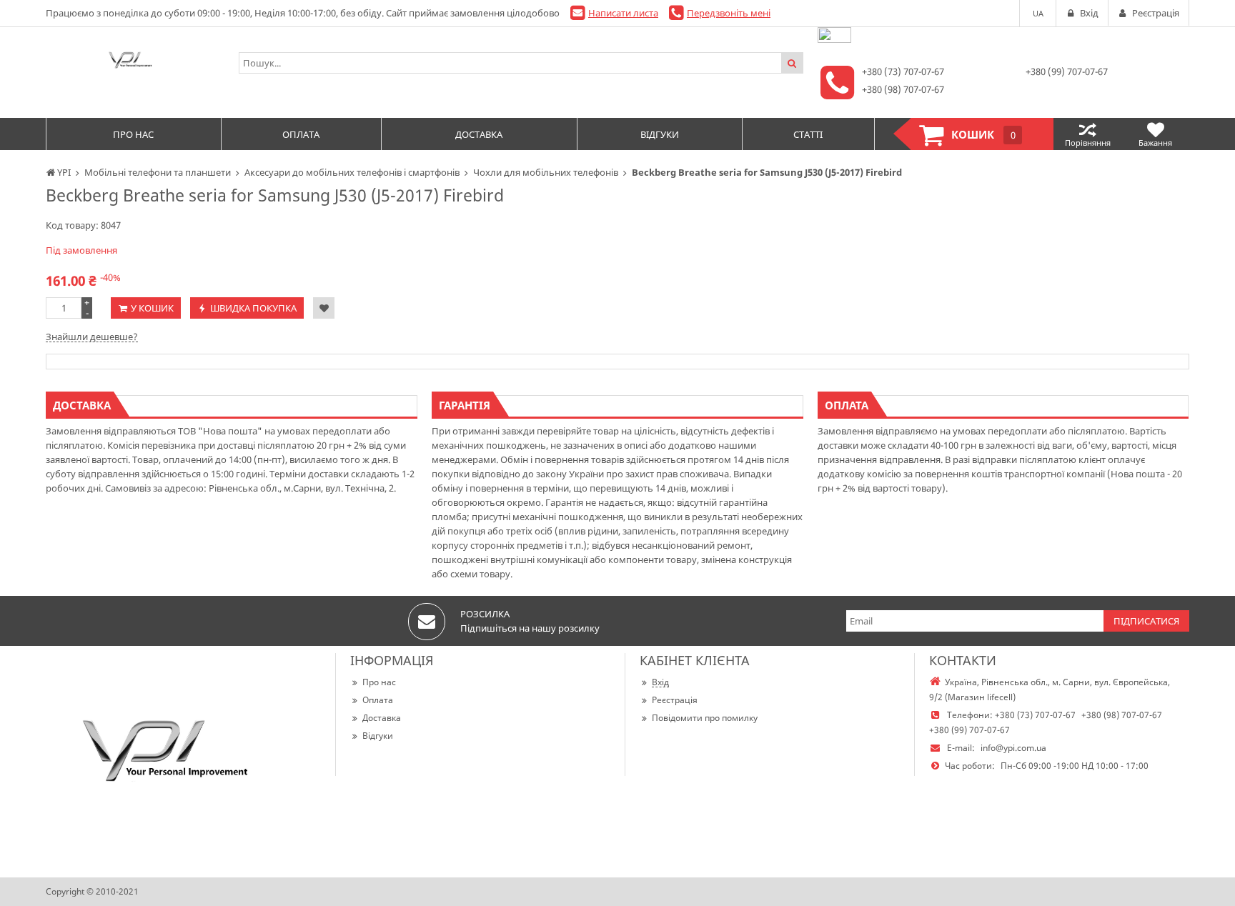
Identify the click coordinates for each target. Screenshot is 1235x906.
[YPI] (135, 63)
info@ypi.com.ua (1013, 748)
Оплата (377, 700)
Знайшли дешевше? (92, 336)
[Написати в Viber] (834, 39)
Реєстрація (675, 700)
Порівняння (1088, 142)
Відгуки (377, 736)
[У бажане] (323, 308)
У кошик (152, 308)
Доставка (381, 718)
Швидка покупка (253, 308)
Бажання (1155, 142)
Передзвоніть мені (728, 12)
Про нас (379, 682)
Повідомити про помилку (705, 718)
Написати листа (623, 12)
